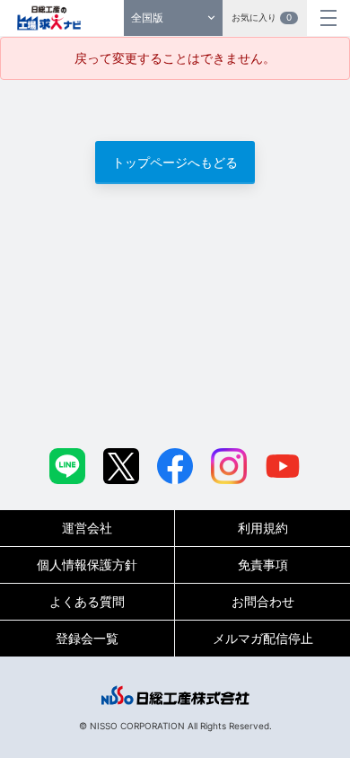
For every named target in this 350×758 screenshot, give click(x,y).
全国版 (147, 17)
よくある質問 (87, 601)
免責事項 (263, 564)
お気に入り (262, 17)
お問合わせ (263, 601)
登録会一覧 (87, 638)
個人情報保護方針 (87, 564)
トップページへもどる (175, 162)
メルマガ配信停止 (263, 638)
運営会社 (87, 527)
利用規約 (263, 527)
